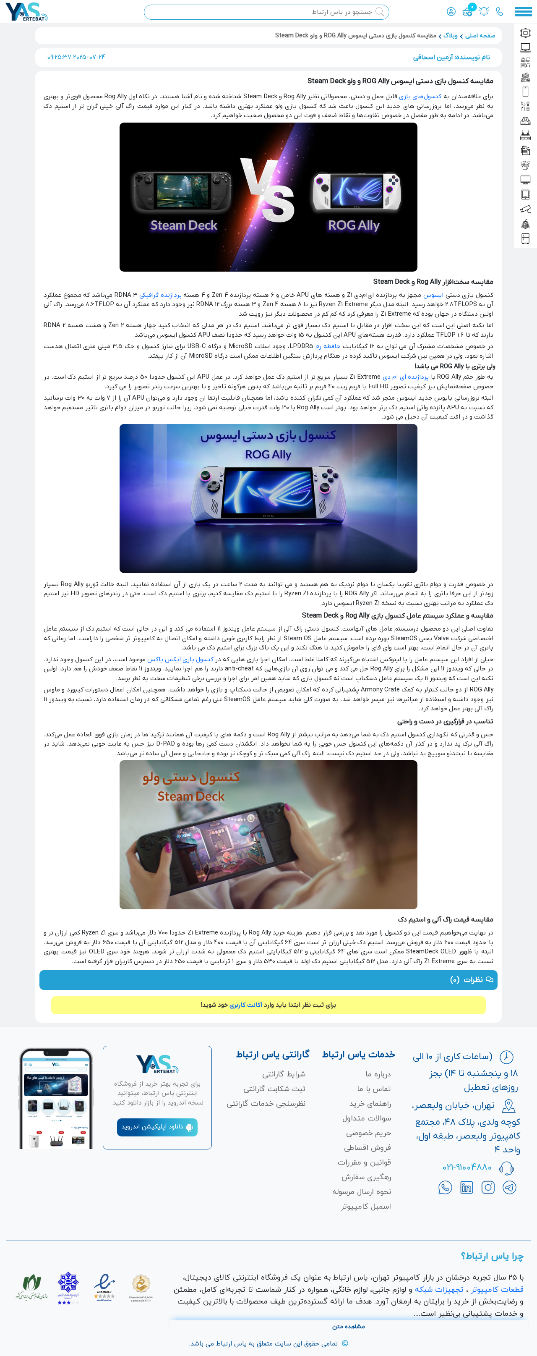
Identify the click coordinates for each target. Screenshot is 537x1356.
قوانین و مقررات (364, 1162)
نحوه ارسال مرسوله (361, 1192)
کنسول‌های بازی (420, 96)
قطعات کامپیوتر (497, 1290)
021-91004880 (467, 1168)
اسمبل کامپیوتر (366, 1207)
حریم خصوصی (368, 1133)
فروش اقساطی (367, 1148)
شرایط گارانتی (283, 1074)
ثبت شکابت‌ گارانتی (274, 1089)
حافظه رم (328, 346)
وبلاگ (450, 36)
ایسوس (433, 295)
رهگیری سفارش (366, 1177)
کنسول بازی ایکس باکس (180, 659)
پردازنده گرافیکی (160, 295)
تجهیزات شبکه (439, 1290)
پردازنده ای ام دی (406, 377)
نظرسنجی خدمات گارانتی (266, 1104)
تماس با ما (374, 1089)
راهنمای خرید (370, 1104)
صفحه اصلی (480, 36)
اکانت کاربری (245, 1005)
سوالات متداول (366, 1118)
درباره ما (378, 1074)
